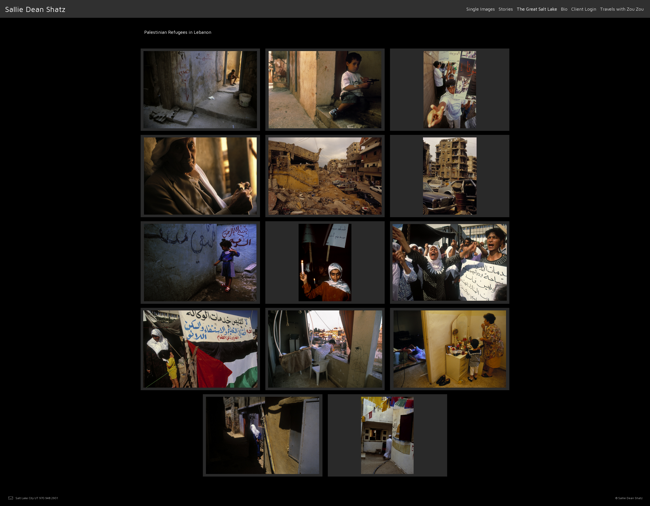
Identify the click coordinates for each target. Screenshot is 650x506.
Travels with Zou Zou (622, 9)
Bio (564, 9)
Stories (506, 9)
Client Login (583, 9)
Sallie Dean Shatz (35, 9)
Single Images (480, 9)
